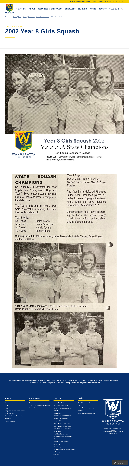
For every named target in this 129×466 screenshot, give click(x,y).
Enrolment (32, 403)
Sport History (57, 444)
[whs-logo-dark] (9, 9)
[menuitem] (80, 1)
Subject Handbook (59, 403)
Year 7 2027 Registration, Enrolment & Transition (39, 407)
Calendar (56, 454)
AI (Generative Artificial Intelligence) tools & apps (64, 451)
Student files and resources (62, 441)
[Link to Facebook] (113, 1)
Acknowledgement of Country (80, 1)
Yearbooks (8, 418)
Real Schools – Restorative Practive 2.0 (88, 404)
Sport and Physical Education (62, 415)
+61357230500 (113, 433)
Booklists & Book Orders (61, 405)
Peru (55, 457)
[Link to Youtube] (122, 1)
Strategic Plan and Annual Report (14, 416)
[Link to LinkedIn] (116, 1)
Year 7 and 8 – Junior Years (62, 423)
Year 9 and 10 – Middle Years (62, 426)
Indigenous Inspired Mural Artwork (15, 411)
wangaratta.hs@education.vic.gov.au (113, 431)
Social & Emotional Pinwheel (86, 413)
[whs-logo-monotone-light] (113, 412)
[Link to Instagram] (119, 1)
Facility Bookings (10, 421)
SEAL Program (58, 413)
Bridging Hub (57, 421)
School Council (9, 413)
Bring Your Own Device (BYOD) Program (63, 409)
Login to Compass (97, 1)
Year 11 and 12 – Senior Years (62, 429)
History (7, 408)
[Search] (122, 9)
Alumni (7, 405)
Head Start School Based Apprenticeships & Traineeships (63, 435)
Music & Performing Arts (61, 418)
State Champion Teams (60, 447)
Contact (108, 1)
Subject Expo (57, 431)
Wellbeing (80, 410)
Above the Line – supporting (86, 408)
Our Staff (7, 403)
